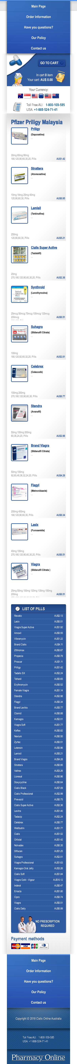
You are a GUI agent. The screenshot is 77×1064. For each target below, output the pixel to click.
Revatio (18, 616)
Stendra (36, 406)
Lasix (34, 525)
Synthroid (38, 287)
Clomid (17, 713)
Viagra (35, 564)
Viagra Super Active (24, 627)
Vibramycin (20, 639)
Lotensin (18, 748)
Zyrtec (17, 742)
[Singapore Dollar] (27, 96)
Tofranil (18, 679)
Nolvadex (18, 845)
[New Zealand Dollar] (55, 96)
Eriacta (17, 891)
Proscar (18, 662)
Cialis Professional (23, 794)
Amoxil (17, 633)
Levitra (17, 811)
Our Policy (38, 38)
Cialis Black (20, 788)
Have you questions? (38, 27)
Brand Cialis (20, 644)
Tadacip (18, 817)
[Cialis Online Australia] (38, 1058)
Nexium (18, 736)
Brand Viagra (40, 445)
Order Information (38, 17)
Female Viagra (21, 690)
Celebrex (37, 366)
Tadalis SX (19, 673)
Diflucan (18, 851)
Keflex (17, 731)
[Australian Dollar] (20, 96)
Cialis (17, 834)
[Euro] (41, 96)
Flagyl (35, 485)
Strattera (37, 168)
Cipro (17, 897)
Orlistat (18, 840)
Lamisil (36, 208)
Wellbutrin (19, 828)
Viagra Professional (24, 863)
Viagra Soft (19, 725)
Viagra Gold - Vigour (24, 880)
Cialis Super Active (44, 248)
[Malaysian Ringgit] (48, 96)
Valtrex (17, 771)
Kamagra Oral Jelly (24, 868)
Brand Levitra (20, 708)
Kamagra (18, 719)
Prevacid (18, 799)
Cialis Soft (19, 874)
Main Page (38, 6)
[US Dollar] (35, 96)
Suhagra (37, 327)
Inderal (17, 885)
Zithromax (19, 650)
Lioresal (18, 776)
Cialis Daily (20, 908)
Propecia (18, 656)
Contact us (38, 48)
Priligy (35, 129)
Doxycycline (20, 782)
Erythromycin (21, 685)
